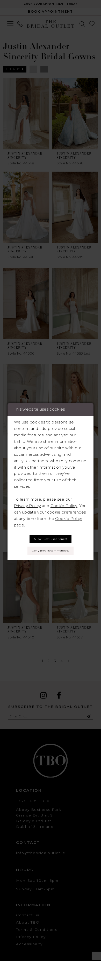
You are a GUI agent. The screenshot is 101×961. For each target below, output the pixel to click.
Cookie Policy (64, 505)
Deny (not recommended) (50, 550)
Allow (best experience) (50, 539)
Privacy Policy (27, 505)
